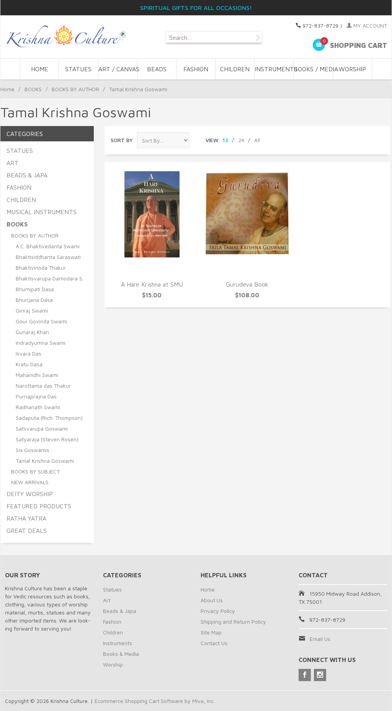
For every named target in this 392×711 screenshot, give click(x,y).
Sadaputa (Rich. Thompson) (49, 417)
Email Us (320, 639)
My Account (369, 25)
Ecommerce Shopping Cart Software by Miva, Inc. (155, 701)
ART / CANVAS (117, 69)
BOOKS (33, 89)
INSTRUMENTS (274, 69)
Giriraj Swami (32, 310)
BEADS (157, 69)
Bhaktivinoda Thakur (41, 267)
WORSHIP (352, 69)
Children (113, 632)
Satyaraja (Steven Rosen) (47, 439)
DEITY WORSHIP (30, 493)
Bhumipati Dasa (35, 289)
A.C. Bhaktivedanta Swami (48, 246)
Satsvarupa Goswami (42, 428)
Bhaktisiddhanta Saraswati (48, 257)
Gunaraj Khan (32, 332)
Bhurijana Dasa (34, 300)
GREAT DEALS (27, 530)
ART (12, 162)
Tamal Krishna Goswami (45, 460)
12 (225, 140)
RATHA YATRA (26, 518)
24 (241, 140)
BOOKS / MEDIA (313, 69)
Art (106, 600)
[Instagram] (320, 675)
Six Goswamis (32, 450)
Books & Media (121, 653)
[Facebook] (305, 675)
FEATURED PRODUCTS (39, 506)
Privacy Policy (218, 611)
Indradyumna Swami (40, 342)
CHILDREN (235, 69)
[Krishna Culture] (65, 36)
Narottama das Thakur (43, 385)
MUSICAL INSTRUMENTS (42, 211)
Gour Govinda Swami (41, 321)
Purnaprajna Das (36, 396)
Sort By (122, 140)
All (257, 140)
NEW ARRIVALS (30, 482)
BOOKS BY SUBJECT (35, 471)
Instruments (117, 643)
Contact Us (214, 643)
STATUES (78, 69)
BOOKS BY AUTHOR (75, 89)
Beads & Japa (119, 611)
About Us (212, 600)
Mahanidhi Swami (37, 375)
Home (39, 69)
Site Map (211, 632)
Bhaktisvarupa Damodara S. (49, 278)
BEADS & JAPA (27, 175)
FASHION (195, 69)
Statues (112, 589)
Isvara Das (28, 353)
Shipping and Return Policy (233, 621)
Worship (113, 664)
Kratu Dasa (29, 364)
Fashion (112, 621)
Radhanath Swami (38, 407)
